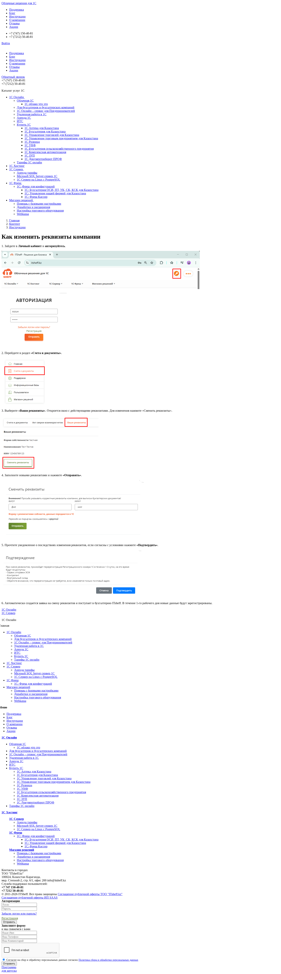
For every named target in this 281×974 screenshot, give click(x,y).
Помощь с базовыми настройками (39, 203)
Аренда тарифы (27, 172)
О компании (17, 20)
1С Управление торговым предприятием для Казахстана (61, 138)
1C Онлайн (9, 609)
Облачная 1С (25, 100)
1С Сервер (16, 169)
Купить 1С (24, 124)
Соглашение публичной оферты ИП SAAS (30, 897)
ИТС (20, 121)
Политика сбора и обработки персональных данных (108, 960)
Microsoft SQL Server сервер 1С (37, 176)
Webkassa (23, 214)
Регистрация (10, 918)
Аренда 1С (24, 117)
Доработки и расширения (33, 207)
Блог (12, 13)
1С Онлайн (17, 97)
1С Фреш (15, 183)
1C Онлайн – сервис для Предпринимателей (46, 110)
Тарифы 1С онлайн (29, 162)
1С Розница (32, 141)
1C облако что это (36, 104)
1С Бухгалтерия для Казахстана (45, 131)
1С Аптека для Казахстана (41, 128)
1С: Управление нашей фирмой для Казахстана (55, 193)
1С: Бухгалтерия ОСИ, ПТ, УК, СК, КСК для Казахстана (61, 190)
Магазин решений (21, 200)
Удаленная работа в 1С (31, 114)
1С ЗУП (29, 155)
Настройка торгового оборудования (40, 210)
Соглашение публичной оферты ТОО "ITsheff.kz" (90, 894)
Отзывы (14, 23)
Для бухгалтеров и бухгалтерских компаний (45, 107)
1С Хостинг (17, 165)
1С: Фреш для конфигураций (36, 186)
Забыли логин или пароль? (19, 913)
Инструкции (17, 16)
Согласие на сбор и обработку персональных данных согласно (72, 960)
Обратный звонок (13, 76)
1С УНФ (30, 145)
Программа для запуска (9, 969)
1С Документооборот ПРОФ (43, 159)
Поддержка (16, 9)
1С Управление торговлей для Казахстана (51, 135)
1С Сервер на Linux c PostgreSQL (38, 179)
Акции (13, 26)
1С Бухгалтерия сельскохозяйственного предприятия (59, 148)
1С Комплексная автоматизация (45, 152)
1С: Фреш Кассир (35, 196)
